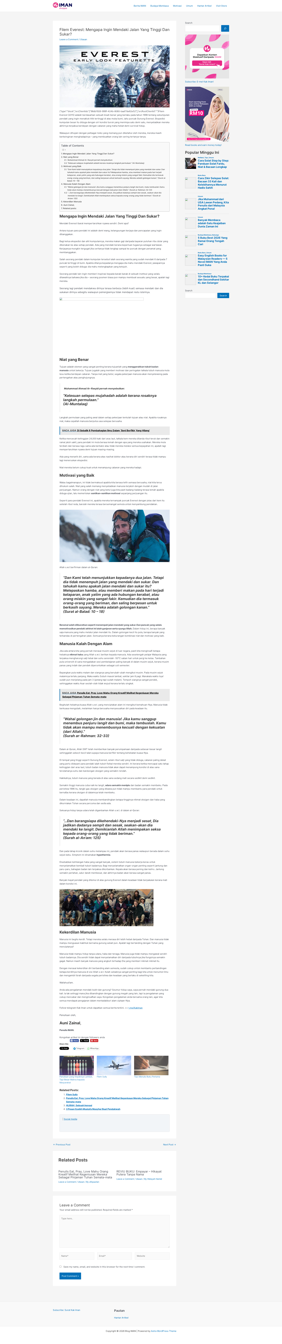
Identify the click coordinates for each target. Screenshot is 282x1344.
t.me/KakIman (136, 1007)
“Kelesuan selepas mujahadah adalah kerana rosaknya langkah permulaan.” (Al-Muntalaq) (106, 163)
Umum (189, 5)
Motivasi (177, 5)
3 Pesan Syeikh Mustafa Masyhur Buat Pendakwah (93, 1109)
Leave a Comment (68, 39)
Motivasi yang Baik (72, 166)
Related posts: (70, 208)
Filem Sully (102, 1076)
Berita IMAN (140, 5)
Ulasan (83, 39)
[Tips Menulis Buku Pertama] (151, 1065)
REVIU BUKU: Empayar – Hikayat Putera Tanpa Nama (139, 1173)
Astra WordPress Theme (163, 1331)
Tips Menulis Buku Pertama (147, 1076)
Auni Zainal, (68, 205)
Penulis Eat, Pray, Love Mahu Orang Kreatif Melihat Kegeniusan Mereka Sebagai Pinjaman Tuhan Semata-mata (85, 1174)
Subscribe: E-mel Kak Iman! (199, 81)
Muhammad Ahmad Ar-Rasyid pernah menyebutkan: (90, 160)
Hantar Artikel (204, 5)
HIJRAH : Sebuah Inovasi (79, 1105)
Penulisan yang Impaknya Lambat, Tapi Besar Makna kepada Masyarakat (76, 1079)
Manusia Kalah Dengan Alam (76, 184)
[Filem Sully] (114, 1065)
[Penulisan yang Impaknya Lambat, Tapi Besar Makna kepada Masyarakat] (76, 1065)
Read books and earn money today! (203, 145)
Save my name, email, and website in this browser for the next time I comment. (104, 1266)
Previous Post (61, 1144)
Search (188, 22)
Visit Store (221, 5)
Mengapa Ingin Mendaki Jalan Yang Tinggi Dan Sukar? (88, 153)
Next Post (169, 1144)
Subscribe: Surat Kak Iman (66, 1310)
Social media (70, 1119)
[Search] (225, 28)
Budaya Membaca (159, 5)
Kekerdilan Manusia (72, 201)
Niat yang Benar (71, 157)
